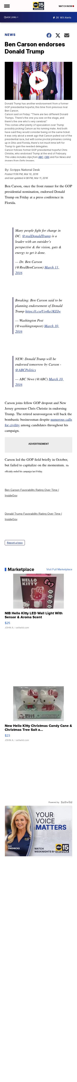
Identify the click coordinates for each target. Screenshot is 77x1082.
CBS (46, 157)
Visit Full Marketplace (59, 569)
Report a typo (15, 542)
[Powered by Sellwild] (66, 802)
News (10, 35)
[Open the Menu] (6, 6)
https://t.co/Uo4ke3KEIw (43, 311)
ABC (40, 157)
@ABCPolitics (25, 369)
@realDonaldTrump (36, 235)
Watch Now (65, 6)
